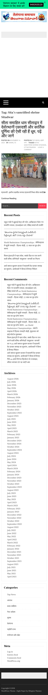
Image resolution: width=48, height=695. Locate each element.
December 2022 (14, 515)
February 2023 (13, 509)
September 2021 (14, 561)
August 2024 (13, 453)
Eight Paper (21, 691)
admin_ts (12, 143)
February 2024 (13, 471)
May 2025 (11, 425)
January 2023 (13, 512)
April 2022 (12, 539)
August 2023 (13, 490)
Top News (36, 140)
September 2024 (14, 450)
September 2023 (14, 487)
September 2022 (14, 524)
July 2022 (11, 530)
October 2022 (13, 521)
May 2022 (11, 536)
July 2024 (11, 456)
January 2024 (13, 475)
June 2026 (11, 385)
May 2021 (11, 573)
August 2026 (13, 379)
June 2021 (11, 570)
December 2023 (14, 478)
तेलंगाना (10, 623)
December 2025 (14, 403)
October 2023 (13, 484)
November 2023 (14, 481)
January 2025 (13, 437)
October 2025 (13, 410)
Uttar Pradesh (30, 147)
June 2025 (11, 422)
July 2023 (11, 493)
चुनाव (9, 618)
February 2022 (13, 546)
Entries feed (12, 655)
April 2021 (12, 576)
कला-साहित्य (11, 606)
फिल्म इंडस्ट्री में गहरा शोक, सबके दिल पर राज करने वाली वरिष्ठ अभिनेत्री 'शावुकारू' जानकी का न (23, 340)
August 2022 (13, 527)
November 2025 (14, 407)
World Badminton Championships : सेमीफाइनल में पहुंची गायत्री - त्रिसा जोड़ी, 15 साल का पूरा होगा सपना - (23, 322)
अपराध (9, 600)
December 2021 (14, 552)
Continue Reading (8, 198)
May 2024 (11, 462)
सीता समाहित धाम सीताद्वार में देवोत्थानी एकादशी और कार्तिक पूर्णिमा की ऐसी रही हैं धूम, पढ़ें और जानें (23, 129)
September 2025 (14, 413)
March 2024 (12, 468)
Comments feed (14, 658)
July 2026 (11, 382)
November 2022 (14, 518)
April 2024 (12, 465)
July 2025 (11, 419)
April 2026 (12, 391)
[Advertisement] (24, 72)
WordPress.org (13, 661)
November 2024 (14, 444)
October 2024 (13, 447)
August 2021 (12, 564)
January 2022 (13, 549)
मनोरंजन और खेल (13, 635)
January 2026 (13, 400)
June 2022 (11, 533)
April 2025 (12, 428)
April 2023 (12, 502)
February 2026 (13, 397)
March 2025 (12, 431)
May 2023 (11, 499)
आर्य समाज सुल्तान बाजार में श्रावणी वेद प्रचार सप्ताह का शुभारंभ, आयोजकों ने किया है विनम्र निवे (23, 356)
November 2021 (14, 555)
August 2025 (13, 416)
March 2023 (12, 505)
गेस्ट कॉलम (11, 612)
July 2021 (11, 567)
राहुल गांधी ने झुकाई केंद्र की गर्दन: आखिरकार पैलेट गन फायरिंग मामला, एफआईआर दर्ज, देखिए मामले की (23, 288)
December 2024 (14, 441)
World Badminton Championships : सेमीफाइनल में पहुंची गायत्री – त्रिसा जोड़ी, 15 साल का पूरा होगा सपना (24, 245)
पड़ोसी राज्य (11, 629)
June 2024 (11, 459)
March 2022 (12, 542)
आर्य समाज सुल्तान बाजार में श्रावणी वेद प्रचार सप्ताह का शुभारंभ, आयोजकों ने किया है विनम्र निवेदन (24, 347)
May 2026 (11, 388)
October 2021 (13, 558)
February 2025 (13, 434)
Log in (10, 652)
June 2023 (11, 496)
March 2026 (12, 394)
